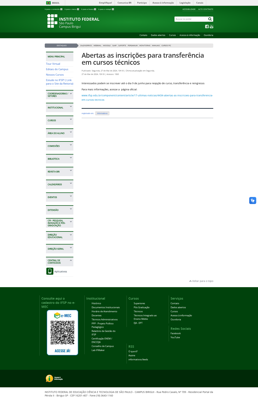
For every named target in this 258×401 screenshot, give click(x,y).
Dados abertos (158, 35)
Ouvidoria (208, 35)
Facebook (176, 333)
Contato (143, 35)
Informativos (102, 113)
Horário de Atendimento (104, 311)
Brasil (55, 2)
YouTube (175, 337)
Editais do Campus (57, 69)
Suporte (122, 45)
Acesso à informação (190, 35)
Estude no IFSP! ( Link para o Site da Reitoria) (59, 81)
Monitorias (144, 45)
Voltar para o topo (202, 281)
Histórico (96, 303)
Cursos (172, 35)
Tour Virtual (53, 63)
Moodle (107, 45)
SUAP (114, 45)
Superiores (139, 303)
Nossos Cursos (55, 74)
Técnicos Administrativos (105, 319)
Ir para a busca (88, 9)
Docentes (96, 315)
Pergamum (133, 45)
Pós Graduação (142, 307)
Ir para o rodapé (106, 9)
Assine (131, 355)
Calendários (86, 45)
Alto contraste (205, 9)
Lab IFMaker (98, 350)
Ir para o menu (72, 9)
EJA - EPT (138, 323)
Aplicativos (60, 271)
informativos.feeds (138, 359)
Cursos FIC (166, 45)
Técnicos (138, 311)
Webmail (97, 45)
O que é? (133, 351)
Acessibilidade (189, 9)
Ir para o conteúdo (53, 9)
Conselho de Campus (103, 346)
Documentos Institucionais (106, 307)
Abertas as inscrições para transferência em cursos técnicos (143, 59)
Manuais (156, 45)
